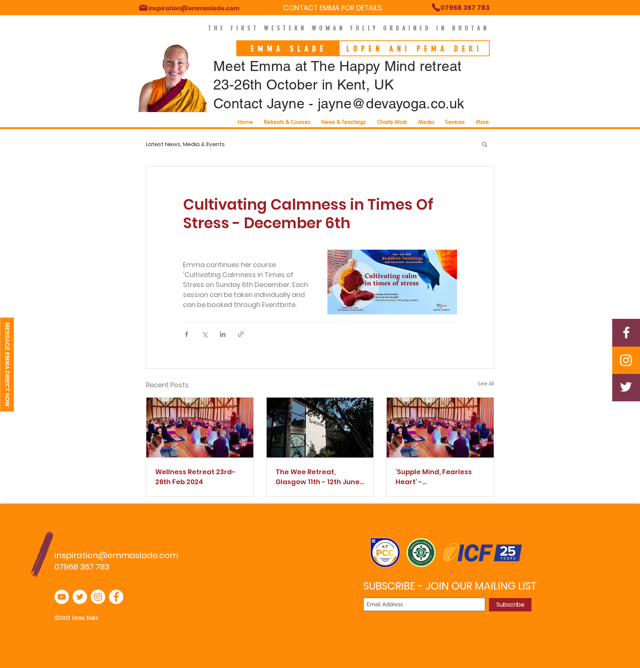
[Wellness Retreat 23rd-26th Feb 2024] (199, 428)
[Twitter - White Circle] (80, 597)
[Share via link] (240, 334)
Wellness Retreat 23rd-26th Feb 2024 (195, 476)
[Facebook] (626, 332)
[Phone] (143, 8)
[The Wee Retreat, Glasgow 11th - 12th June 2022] (320, 428)
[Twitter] (626, 387)
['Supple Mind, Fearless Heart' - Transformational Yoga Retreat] (440, 428)
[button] (455, 122)
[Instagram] (626, 360)
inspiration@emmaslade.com (116, 555)
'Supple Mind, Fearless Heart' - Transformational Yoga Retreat (437, 477)
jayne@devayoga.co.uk (391, 103)
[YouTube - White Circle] (61, 597)
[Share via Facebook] (186, 334)
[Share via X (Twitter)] (204, 334)
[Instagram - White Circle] (98, 597)
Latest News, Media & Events (185, 144)
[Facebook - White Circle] (116, 597)
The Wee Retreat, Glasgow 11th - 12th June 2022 (318, 477)
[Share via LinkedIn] (222, 334)
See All (486, 383)
